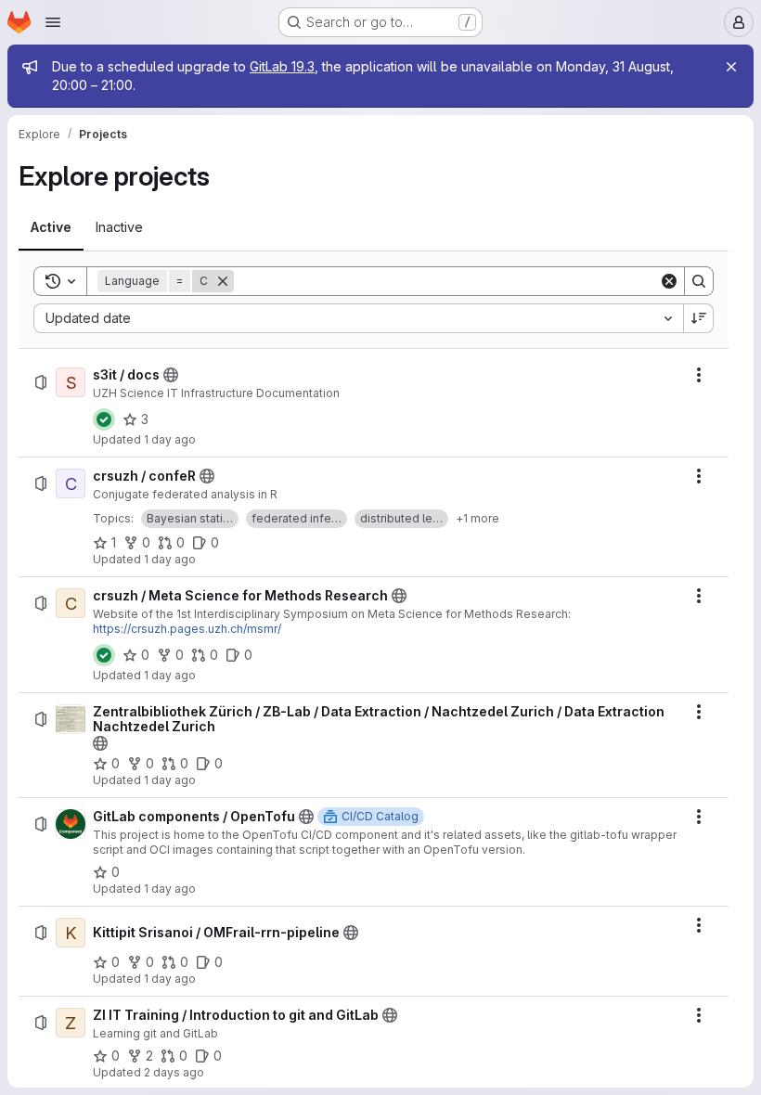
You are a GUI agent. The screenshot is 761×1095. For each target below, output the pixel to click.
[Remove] (223, 281)
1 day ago (170, 439)
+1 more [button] (477, 518)
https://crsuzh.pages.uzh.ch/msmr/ (187, 629)
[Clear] (669, 281)
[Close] (731, 67)
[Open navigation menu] (53, 22)
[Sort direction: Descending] (699, 318)
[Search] (699, 281)
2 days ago (174, 1072)
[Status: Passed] (104, 419)
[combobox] (358, 318)
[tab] (51, 227)
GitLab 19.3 (282, 66)
